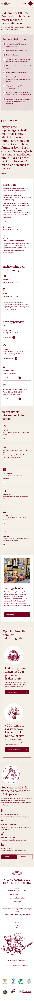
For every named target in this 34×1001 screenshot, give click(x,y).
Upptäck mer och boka (10, 378)
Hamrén (25, 965)
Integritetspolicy (12, 960)
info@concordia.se (13, 307)
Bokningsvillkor (22, 960)
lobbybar (5, 206)
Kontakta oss (7, 337)
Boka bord (23, 857)
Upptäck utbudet (8, 358)
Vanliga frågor (10, 615)
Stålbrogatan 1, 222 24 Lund (17, 891)
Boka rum (6, 857)
